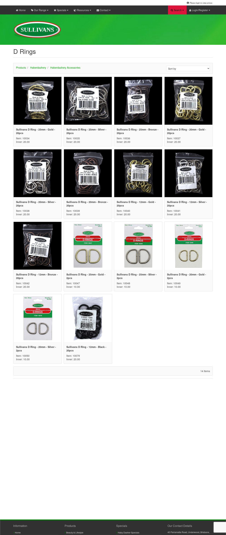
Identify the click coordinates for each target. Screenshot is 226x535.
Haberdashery (38, 67)
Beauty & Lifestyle (74, 532)
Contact (104, 10)
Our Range (40, 10)
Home (22, 10)
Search (177, 10)
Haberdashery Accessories (65, 67)
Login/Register (200, 10)
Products (21, 67)
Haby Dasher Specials (128, 532)
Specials (61, 10)
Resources (83, 10)
